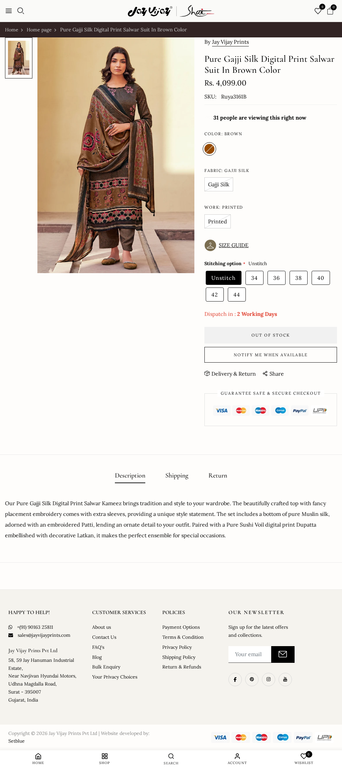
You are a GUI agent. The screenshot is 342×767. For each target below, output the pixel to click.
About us (101, 627)
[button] (228, 245)
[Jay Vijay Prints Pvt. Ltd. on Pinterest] (252, 679)
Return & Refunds (181, 667)
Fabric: (226, 170)
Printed (217, 221)
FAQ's (98, 647)
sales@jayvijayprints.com (44, 635)
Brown (209, 149)
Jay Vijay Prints (230, 41)
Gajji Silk (218, 184)
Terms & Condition (183, 637)
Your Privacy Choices (114, 677)
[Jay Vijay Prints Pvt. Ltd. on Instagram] (268, 679)
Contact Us (104, 637)
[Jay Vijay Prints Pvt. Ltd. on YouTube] (285, 679)
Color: (223, 133)
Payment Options (181, 627)
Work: (223, 207)
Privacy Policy (177, 647)
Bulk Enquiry (106, 667)
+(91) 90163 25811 (35, 627)
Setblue (16, 741)
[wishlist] (318, 11)
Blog (97, 657)
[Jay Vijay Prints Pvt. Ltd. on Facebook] (235, 679)
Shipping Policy (178, 657)
